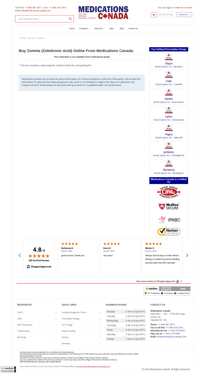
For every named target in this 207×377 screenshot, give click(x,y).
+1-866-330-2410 (57, 7)
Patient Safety (68, 331)
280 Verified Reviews (38, 260)
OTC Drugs (67, 324)
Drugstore (84, 28)
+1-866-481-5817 (33, 7)
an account (186, 7)
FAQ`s (20, 312)
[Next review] (187, 255)
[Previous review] (20, 255)
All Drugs (21, 337)
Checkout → (184, 14)
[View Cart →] (154, 14)
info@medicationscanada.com (36, 10)
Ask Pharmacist (24, 324)
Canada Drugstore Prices (74, 312)
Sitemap (66, 343)
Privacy (65, 337)
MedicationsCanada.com (34, 79)
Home (72, 28)
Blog (122, 28)
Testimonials (23, 331)
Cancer (31, 38)
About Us (99, 28)
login (168, 7)
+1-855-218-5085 (171, 333)
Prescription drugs (70, 318)
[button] (8, 369)
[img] (39, 256)
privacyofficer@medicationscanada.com (93, 366)
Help (111, 28)
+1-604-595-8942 (176, 330)
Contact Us (133, 28)
